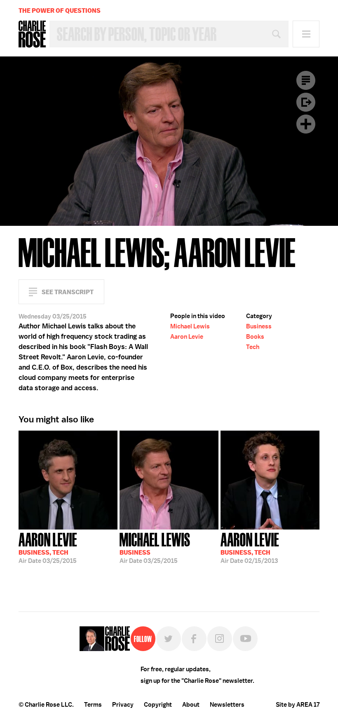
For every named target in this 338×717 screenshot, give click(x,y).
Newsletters (227, 705)
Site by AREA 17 (297, 705)
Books (255, 337)
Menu (306, 34)
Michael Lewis (190, 326)
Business (259, 326)
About (191, 705)
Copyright (158, 705)
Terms (93, 705)
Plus (305, 124)
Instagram (219, 638)
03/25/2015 (48, 547)
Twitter (168, 638)
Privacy (123, 705)
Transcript (305, 80)
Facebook (194, 638)
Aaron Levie (186, 337)
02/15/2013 (250, 547)
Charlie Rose (32, 34)
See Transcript (68, 292)
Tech (252, 347)
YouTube (245, 638)
